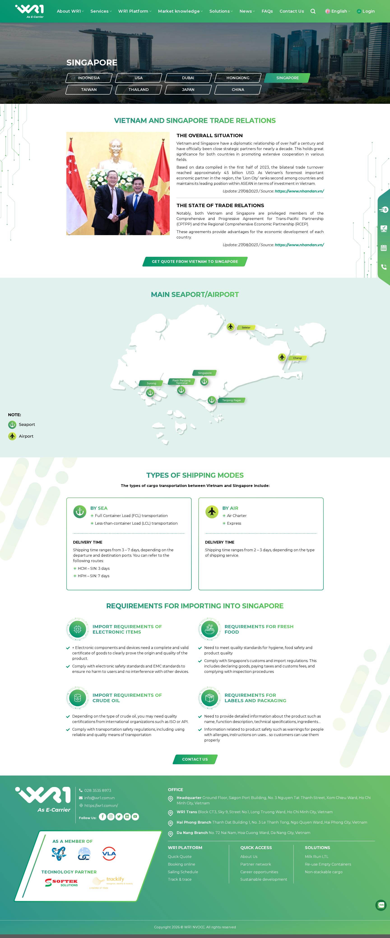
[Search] (313, 11)
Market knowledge (179, 11)
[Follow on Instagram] (111, 816)
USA (139, 78)
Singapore (287, 78)
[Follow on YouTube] (135, 816)
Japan (188, 90)
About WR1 (69, 11)
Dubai (188, 78)
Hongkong (238, 78)
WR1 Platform (133, 11)
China (238, 90)
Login (368, 11)
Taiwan (89, 90)
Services (100, 11)
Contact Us (292, 11)
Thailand (138, 90)
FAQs (267, 11)
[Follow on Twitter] (119, 816)
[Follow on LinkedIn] (127, 816)
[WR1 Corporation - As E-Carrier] (29, 11)
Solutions (219, 11)
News (245, 11)
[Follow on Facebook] (102, 816)
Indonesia (89, 78)
